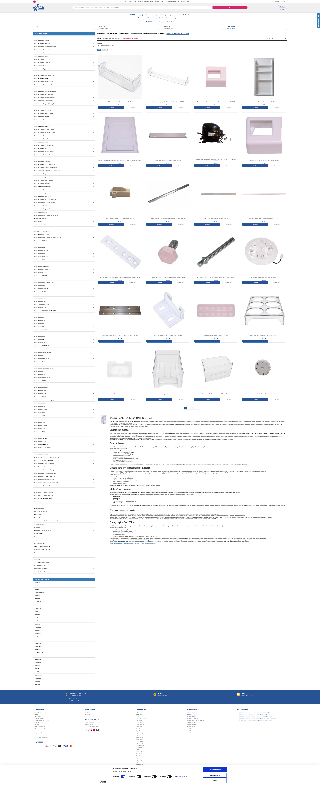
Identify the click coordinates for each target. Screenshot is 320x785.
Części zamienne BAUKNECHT (41, 244)
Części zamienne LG (39, 339)
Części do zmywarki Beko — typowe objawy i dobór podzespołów (255, 712)
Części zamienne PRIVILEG (40, 406)
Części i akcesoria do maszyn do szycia (43, 88)
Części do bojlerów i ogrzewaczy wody (43, 502)
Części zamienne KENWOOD (41, 333)
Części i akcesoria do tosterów (41, 190)
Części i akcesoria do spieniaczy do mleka (44, 151)
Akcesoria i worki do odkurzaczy (42, 231)
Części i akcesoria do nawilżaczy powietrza (44, 113)
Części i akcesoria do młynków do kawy (43, 94)
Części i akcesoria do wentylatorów (42, 196)
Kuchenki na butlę (38, 533)
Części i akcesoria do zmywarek (41, 489)
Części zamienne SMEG (39, 412)
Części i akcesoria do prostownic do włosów (44, 145)
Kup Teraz (111, 107)
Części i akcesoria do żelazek (41, 212)
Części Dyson (37, 605)
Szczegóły (133, 107)
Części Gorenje (37, 614)
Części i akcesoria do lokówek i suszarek (43, 81)
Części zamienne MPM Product (41, 358)
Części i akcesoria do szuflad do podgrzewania (45, 167)
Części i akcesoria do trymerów (41, 193)
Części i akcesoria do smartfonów (42, 148)
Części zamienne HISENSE (40, 301)
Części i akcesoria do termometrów (42, 186)
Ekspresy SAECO (38, 514)
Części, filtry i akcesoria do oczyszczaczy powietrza (46, 466)
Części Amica (37, 582)
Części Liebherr (38, 643)
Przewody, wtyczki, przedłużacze (42, 549)
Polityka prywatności (39, 726)
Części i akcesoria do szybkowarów (42, 174)
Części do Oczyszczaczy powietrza (195, 720)
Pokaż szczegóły (180, 776)
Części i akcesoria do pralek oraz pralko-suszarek (46, 473)
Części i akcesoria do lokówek (41, 78)
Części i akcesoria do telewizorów (42, 183)
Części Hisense (37, 621)
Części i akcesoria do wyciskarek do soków (44, 202)
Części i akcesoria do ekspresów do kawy (44, 470)
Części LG (36, 640)
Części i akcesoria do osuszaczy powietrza (44, 120)
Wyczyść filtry (105, 49)
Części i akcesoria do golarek (41, 56)
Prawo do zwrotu (148, 2)
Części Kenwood (38, 633)
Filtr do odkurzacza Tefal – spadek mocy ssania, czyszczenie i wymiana (256, 720)
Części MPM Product (39, 652)
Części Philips (37, 656)
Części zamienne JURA (39, 326)
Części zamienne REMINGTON (41, 390)
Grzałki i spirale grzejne (39, 524)
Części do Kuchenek (192, 712)
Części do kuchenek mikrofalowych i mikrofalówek (46, 482)
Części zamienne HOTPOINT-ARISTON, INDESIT (45, 310)
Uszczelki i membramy (39, 565)
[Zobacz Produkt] (120, 77)
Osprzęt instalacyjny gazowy (41, 568)
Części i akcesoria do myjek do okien (43, 107)
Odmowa (214, 780)
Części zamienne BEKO (39, 247)
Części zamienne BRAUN (40, 260)
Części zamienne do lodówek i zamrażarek (44, 479)
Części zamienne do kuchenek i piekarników (44, 476)
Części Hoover (37, 624)
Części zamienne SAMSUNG (40, 409)
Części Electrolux (38, 608)
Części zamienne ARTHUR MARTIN (42, 234)
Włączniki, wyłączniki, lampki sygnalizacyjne (44, 572)
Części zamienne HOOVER (40, 307)
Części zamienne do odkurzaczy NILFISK (43, 368)
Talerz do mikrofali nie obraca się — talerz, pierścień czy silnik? (254, 714)
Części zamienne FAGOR (40, 291)
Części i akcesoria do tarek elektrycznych (44, 180)
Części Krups (37, 637)
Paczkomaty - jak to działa (91, 726)
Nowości (140, 2)
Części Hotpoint (38, 627)
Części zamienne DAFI (39, 279)
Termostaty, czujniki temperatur (41, 562)
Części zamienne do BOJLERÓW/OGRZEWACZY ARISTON (47, 237)
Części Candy (37, 598)
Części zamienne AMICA (40, 225)
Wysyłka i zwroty (159, 2)
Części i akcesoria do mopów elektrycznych (44, 97)
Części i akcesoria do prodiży (41, 142)
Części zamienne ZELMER (40, 451)
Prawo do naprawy (39, 718)
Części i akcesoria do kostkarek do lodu (43, 72)
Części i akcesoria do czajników (41, 40)
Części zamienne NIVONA (40, 381)
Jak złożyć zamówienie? (40, 712)
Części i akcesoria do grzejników (42, 62)
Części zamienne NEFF (39, 371)
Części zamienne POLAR (40, 396)
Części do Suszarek (191, 728)
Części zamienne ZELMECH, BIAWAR (42, 447)
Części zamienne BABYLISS (40, 240)
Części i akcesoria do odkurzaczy (42, 454)
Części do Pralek (191, 714)
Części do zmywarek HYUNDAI (41, 304)
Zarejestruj (277, 1)
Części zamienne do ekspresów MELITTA (43, 352)
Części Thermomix (38, 675)
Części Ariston (37, 586)
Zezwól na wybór (215, 775)
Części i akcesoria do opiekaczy (41, 116)
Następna (196, 408)
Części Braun (37, 595)
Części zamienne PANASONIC (41, 387)
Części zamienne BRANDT (40, 253)
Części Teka (37, 671)
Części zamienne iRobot (40, 320)
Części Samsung (38, 662)
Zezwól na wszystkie (215, 769)
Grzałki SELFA (37, 527)
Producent (99, 43)
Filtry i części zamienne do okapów (42, 530)
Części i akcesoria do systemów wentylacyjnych (45, 158)
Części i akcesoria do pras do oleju (42, 139)
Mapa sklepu (37, 731)
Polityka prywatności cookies (41, 720)
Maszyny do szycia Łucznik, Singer (42, 546)
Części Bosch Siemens (39, 592)
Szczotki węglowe (38, 559)
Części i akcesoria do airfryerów (41, 37)
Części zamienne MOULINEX (40, 365)
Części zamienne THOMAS (40, 428)
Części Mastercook (38, 646)
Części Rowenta (38, 659)
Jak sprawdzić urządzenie (172, 2)
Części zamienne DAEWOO (40, 276)
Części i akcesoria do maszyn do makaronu (44, 84)
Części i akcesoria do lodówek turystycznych (44, 75)
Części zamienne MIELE (39, 361)
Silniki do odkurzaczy (39, 556)
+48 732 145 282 (170, 21)
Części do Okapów (191, 726)
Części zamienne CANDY (40, 263)
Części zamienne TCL (39, 435)
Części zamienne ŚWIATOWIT (41, 419)
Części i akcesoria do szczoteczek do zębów (44, 164)
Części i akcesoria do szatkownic (42, 161)
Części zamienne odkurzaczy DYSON (43, 269)
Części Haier (37, 617)
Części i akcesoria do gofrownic (41, 53)
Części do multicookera (39, 505)
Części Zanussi (37, 681)
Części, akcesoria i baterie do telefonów (43, 495)
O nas (135, 2)
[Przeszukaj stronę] (230, 7)
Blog (130, 2)
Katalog (36, 714)
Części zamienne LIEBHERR (40, 342)
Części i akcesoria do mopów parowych (43, 100)
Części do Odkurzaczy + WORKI (194, 735)
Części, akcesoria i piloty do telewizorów (43, 492)
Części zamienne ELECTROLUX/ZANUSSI (43, 282)
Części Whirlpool (38, 678)
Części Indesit (37, 630)
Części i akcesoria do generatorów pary (43, 49)
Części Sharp (37, 665)
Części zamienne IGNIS (39, 314)
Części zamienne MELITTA (40, 355)
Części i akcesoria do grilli (40, 59)
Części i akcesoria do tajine (40, 177)
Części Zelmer (37, 684)
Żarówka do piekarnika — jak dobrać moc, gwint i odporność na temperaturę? (258, 718)
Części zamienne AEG (39, 221)
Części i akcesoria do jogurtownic (42, 69)
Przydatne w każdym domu (40, 218)
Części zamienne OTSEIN (40, 384)
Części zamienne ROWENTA (40, 403)
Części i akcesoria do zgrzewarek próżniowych (45, 209)
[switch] (139, 776)
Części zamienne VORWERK (40, 438)
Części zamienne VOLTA (40, 441)
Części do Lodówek (191, 716)
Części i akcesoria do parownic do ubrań (44, 129)
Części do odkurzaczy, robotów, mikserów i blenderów (47, 457)
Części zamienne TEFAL (39, 422)
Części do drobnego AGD (193, 718)
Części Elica (37, 611)
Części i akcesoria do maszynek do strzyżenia (45, 91)
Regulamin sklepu (39, 722)
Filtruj (99, 49)
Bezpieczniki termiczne (39, 508)
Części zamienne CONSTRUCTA (41, 266)
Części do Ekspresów (192, 722)
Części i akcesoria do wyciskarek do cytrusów (45, 199)
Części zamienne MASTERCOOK (41, 346)
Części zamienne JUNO (39, 323)
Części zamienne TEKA (39, 432)
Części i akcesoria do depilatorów (42, 43)
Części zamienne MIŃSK (39, 349)
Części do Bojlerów (191, 733)
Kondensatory (37, 537)
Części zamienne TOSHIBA (40, 425)
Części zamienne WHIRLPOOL (41, 444)
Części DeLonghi (38, 601)
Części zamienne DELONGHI (41, 272)
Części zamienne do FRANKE (41, 288)
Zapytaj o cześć (151, 21)
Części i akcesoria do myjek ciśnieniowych (44, 104)
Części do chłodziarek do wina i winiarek (43, 460)
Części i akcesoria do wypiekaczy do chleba (44, 205)
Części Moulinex (38, 649)
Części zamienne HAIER (39, 298)
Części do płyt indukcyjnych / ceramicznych (44, 463)
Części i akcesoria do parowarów (42, 123)
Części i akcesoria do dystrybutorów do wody (45, 46)
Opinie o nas (37, 716)
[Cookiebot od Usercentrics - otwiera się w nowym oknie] (102, 781)
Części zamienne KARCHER (40, 330)
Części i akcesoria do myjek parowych (43, 110)
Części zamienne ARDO (39, 228)
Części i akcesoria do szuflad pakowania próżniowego (47, 170)
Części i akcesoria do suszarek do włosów (44, 154)
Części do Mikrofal (191, 724)
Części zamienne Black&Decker (41, 256)
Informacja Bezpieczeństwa (41, 737)
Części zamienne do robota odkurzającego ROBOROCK (47, 400)
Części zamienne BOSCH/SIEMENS (42, 250)
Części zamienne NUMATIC (40, 374)
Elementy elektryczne (39, 517)
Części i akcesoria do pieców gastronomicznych (45, 132)
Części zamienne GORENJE (40, 295)
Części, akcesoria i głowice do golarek (43, 498)
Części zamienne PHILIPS (40, 393)
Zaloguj (284, 1)
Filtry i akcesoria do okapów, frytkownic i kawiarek (46, 521)
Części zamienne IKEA (39, 317)
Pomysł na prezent (38, 552)
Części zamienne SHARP (40, 416)
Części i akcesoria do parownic (41, 126)
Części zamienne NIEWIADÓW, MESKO (43, 377)
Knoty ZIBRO (37, 540)
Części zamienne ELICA (39, 285)
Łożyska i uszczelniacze (39, 543)
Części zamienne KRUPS (39, 336)
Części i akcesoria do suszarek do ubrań (43, 486)
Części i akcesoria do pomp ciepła (42, 135)
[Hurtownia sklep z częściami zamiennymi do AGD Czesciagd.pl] (38, 7)
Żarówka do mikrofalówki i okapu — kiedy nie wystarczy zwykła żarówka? (257, 716)
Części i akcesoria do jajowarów (41, 65)
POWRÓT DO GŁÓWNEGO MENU (42, 579)
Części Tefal (37, 668)
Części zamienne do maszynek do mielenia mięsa (46, 215)
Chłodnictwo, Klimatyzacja (40, 511)
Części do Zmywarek (192, 731)
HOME (126, 2)
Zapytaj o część (185, 2)
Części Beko (37, 589)
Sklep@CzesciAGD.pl (246, 695)
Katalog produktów (39, 735)
